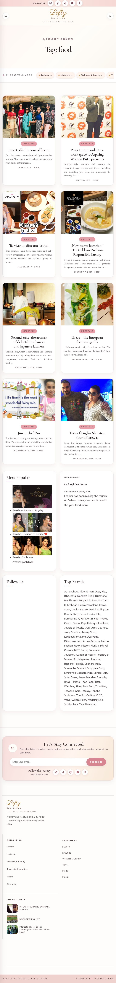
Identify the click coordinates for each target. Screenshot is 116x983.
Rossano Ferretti (73, 663)
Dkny (76, 614)
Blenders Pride (85, 596)
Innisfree (103, 623)
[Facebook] (58, 3)
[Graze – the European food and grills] (87, 304)
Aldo (82, 591)
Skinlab (98, 672)
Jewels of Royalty (74, 627)
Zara (75, 704)
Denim (75, 609)
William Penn (79, 699)
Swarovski (70, 672)
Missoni (85, 645)
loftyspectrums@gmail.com (60, 959)
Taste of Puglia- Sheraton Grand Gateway (87, 435)
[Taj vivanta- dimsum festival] (29, 212)
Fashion (10, 846)
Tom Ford (88, 686)
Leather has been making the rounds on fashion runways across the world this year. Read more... (85, 500)
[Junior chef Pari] (29, 400)
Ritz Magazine (81, 659)
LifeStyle (29, 143)
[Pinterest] (65, 3)
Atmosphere (71, 591)
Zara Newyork (87, 704)
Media (10, 876)
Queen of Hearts (86, 654)
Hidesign (92, 623)
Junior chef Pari (29, 433)
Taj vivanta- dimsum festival (28, 245)
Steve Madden (87, 677)
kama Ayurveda (89, 636)
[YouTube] (72, 3)
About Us (11, 884)
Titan (79, 686)
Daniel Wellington (99, 609)
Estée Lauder (87, 614)
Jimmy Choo (89, 632)
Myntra (95, 645)
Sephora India (92, 663)
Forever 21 (87, 618)
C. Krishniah (70, 605)
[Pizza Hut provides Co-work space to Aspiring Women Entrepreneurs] (87, 117)
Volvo (67, 699)
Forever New (71, 618)
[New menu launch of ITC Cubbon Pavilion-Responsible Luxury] (87, 212)
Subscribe (96, 762)
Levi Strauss (93, 641)
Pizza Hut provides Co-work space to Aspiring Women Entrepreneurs (87, 154)
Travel (65, 864)
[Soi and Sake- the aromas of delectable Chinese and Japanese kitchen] (29, 304)
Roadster (95, 659)
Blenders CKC (100, 600)
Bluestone (101, 596)
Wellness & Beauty (16, 861)
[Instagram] (51, 3)
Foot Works (100, 618)
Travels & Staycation (17, 869)
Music (65, 876)
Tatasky (85, 691)
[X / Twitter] (80, 3)
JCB (87, 627)
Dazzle (84, 609)
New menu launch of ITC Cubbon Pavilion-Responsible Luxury (87, 250)
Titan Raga (87, 682)
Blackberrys (71, 600)
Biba (66, 596)
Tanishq (75, 682)
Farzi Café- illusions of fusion (28, 150)
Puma (84, 650)
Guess (67, 623)
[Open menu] (5, 16)
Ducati (68, 614)
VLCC (99, 695)
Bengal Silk (85, 600)
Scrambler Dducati (75, 668)
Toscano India (72, 691)
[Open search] (110, 16)
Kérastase (70, 641)
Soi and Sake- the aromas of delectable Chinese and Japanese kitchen (29, 342)
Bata (73, 596)
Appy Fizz (100, 591)
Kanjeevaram (71, 636)
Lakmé (81, 641)
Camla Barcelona (88, 605)
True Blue (100, 686)
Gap (83, 623)
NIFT (77, 650)
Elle (98, 614)
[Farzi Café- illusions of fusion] (29, 117)
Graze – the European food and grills (87, 339)
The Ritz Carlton (85, 695)
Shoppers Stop (96, 668)
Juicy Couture (99, 627)
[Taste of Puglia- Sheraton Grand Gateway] (87, 400)
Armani (90, 591)
